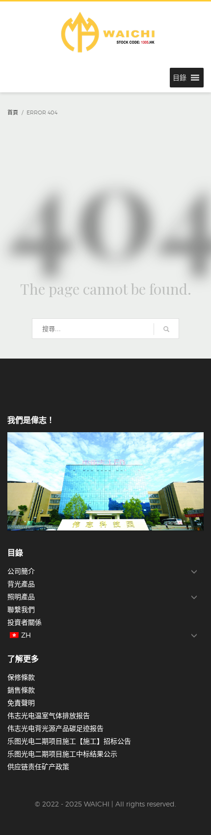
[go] (166, 329)
